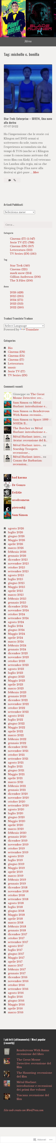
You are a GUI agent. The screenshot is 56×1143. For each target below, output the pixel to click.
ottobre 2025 (16, 567)
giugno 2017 (16, 953)
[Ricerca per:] (28, 225)
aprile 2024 (15, 637)
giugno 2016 (16, 1000)
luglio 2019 (15, 860)
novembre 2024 (18, 610)
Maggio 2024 (16, 633)
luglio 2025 (15, 579)
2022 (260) (17, 307)
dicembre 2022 (18, 700)
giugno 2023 (16, 676)
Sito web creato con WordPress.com (23, 1110)
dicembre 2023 (18, 653)
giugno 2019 (16, 864)
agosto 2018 (16, 903)
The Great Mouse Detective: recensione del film (34, 1063)
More (36, 173)
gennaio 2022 (17, 743)
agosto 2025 (16, 575)
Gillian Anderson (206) (25, 276)
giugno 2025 (16, 583)
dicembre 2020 (18, 793)
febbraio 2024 (17, 645)
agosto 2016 (16, 992)
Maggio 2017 (16, 957)
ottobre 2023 (16, 661)
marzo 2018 (15, 922)
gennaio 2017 (17, 973)
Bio (10, 348)
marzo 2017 (15, 965)
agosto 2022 (16, 715)
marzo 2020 (16, 828)
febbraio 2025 (17, 598)
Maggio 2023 (16, 680)
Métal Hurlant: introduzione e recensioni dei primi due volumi (34, 1086)
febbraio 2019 (17, 879)
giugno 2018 (16, 910)
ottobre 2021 (16, 754)
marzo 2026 (16, 547)
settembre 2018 (18, 899)
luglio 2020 (15, 813)
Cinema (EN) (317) (22, 246)
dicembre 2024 (18, 606)
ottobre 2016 (16, 985)
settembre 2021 (18, 758)
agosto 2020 (16, 809)
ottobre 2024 (16, 614)
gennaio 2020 (17, 836)
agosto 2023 (16, 668)
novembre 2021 (18, 750)
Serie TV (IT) (16, 371)
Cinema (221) (19, 269)
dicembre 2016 (17, 977)
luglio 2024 (15, 626)
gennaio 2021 (17, 789)
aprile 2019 (15, 871)
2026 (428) (16, 292)
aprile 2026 (15, 544)
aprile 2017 (15, 961)
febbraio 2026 (17, 551)
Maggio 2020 (16, 821)
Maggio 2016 (16, 1004)
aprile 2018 (15, 918)
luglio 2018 (15, 907)
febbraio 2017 (17, 969)
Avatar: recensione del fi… (30, 440)
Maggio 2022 (16, 727)
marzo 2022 (16, 735)
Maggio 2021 (16, 774)
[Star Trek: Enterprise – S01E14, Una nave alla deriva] (15, 180)
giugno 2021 (16, 770)
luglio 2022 (15, 719)
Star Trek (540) (20, 265)
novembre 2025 (18, 563)
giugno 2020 (16, 817)
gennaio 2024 (17, 649)
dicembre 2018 (17, 887)
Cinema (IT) (16, 359)
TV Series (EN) (17, 375)
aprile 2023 (15, 684)
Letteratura (15, 363)
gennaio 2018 (17, 930)
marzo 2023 (16, 688)
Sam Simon (20, 402)
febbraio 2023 (17, 692)
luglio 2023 (15, 672)
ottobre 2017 (16, 938)
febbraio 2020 (17, 832)
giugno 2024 (16, 629)
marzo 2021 (15, 782)
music (12, 367)
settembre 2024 (18, 618)
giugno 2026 (16, 536)
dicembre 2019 (17, 840)
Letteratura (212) (21, 249)
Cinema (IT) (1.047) (22, 238)
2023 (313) (16, 303)
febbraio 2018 (17, 926)
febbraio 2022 (17, 739)
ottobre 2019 (16, 848)
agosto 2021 (16, 762)
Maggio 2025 (16, 587)
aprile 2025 (15, 590)
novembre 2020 (18, 797)
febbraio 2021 (17, 786)
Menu (28, 41)
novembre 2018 (18, 891)
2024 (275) (16, 299)
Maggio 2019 (16, 868)
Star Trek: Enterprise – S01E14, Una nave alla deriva (28, 121)
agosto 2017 (15, 946)
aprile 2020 (15, 825)
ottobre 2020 (16, 801)
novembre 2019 (18, 844)
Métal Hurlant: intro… (27, 436)
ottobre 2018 (16, 895)
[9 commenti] (10, 180)
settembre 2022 (18, 711)
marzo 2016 (15, 1012)
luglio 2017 (15, 949)
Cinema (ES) (16, 355)
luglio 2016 (15, 996)
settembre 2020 (18, 805)
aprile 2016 (15, 1008)
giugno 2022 (16, 723)
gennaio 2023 (17, 696)
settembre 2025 (18, 571)
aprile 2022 (15, 731)
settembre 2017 (18, 942)
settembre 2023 (18, 665)
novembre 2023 (18, 657)
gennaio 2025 (17, 602)
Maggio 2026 (16, 540)
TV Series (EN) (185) (23, 253)
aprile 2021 (15, 778)
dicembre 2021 (17, 747)
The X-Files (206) (21, 280)
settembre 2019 (18, 852)
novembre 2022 (18, 704)
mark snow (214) (21, 273)
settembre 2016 (18, 988)
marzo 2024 (15, 641)
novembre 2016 (18, 981)
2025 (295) (17, 296)
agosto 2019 (16, 856)
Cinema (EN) (16, 351)
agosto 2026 (16, 528)
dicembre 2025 (18, 559)
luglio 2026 (15, 532)
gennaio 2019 (17, 883)
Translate (32, 329)
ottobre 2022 (16, 707)
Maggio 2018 (16, 914)
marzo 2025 (16, 594)
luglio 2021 (15, 766)
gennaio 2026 (17, 555)
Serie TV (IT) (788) (22, 242)
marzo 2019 (15, 875)
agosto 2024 (16, 622)
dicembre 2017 (17, 934)
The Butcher (21, 428)
